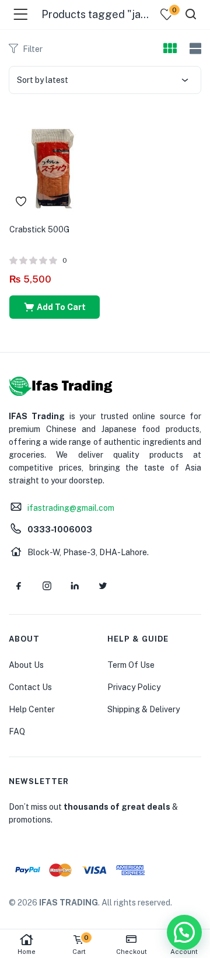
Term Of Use (131, 665)
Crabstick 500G (39, 229)
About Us (26, 665)
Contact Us (30, 687)
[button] (54, 307)
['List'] (194, 49)
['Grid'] (170, 49)
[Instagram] (47, 585)
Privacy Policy (133, 687)
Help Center (32, 709)
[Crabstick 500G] (54, 165)
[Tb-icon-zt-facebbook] (19, 585)
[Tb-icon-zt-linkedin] (75, 585)
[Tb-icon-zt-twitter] (103, 585)
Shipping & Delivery (143, 709)
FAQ (17, 731)
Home (27, 951)
